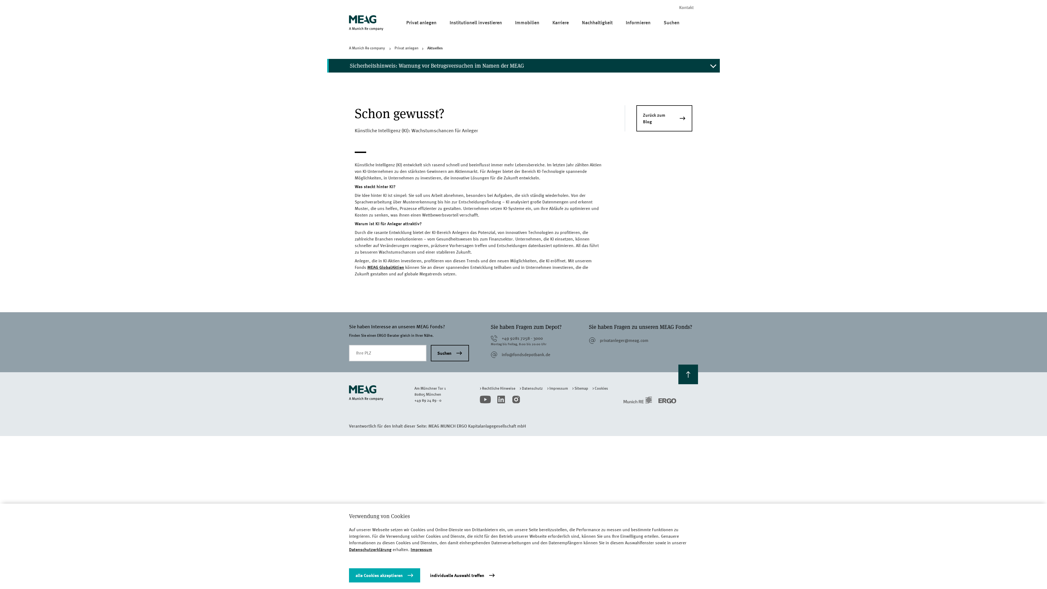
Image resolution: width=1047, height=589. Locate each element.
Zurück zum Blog (654, 118)
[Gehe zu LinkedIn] (501, 399)
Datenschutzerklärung (370, 549)
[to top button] (688, 374)
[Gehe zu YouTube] (485, 399)
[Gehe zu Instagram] (516, 399)
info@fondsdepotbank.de (526, 354)
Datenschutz (532, 388)
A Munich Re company (367, 48)
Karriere (560, 22)
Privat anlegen (421, 22)
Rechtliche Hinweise (498, 388)
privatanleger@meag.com (624, 340)
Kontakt (686, 7)
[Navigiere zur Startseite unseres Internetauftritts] (381, 393)
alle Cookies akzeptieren (379, 575)
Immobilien (527, 22)
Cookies (601, 388)
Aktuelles (435, 48)
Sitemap (581, 388)
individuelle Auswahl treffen (457, 575)
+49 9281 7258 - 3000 (522, 338)
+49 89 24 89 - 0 (427, 400)
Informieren (638, 22)
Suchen (671, 22)
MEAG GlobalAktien (385, 267)
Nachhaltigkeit (597, 22)
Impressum (558, 388)
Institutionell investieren (476, 22)
